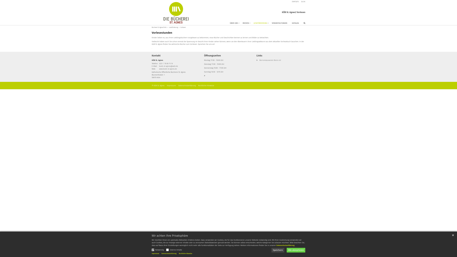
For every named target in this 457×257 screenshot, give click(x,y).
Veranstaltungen (279, 23)
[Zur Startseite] (176, 13)
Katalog (295, 23)
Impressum (155, 253)
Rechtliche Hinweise (185, 253)
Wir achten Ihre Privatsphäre (170, 235)
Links (259, 55)
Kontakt (156, 55)
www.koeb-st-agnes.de (168, 69)
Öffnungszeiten (212, 55)
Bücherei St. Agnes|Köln (159, 27)
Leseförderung (173, 27)
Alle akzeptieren (296, 250)
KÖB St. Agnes (157, 60)
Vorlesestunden (162, 32)
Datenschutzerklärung (285, 245)
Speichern (278, 250)
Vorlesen (183, 27)
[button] (235, 23)
